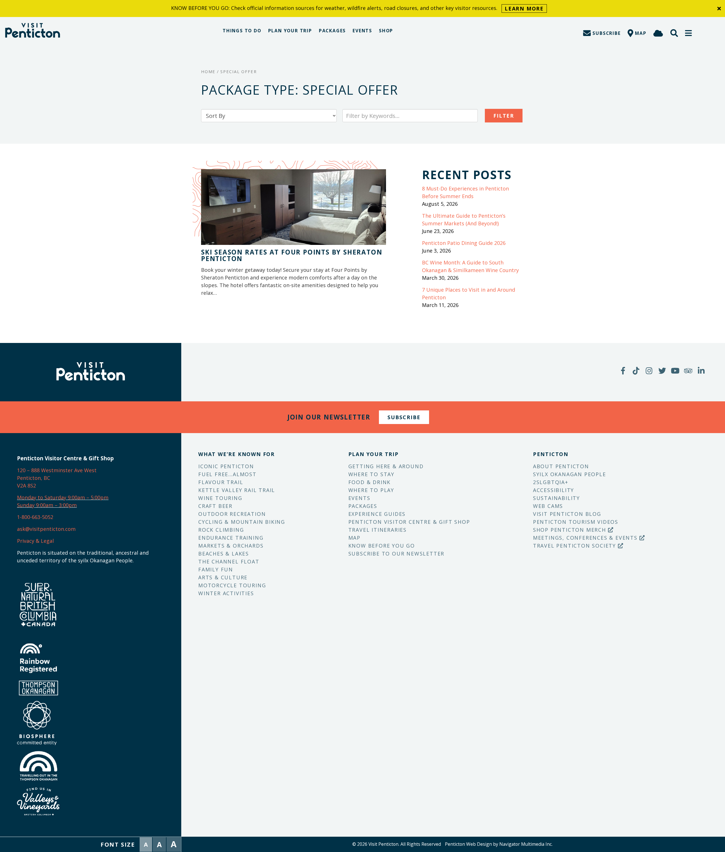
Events (362, 30)
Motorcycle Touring (232, 585)
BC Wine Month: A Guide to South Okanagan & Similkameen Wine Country (470, 266)
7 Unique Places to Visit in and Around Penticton (468, 293)
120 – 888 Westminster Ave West (57, 470)
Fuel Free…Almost (227, 474)
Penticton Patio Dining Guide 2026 (464, 243)
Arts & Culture (223, 577)
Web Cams (548, 506)
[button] (689, 33)
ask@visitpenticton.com (46, 528)
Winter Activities (226, 593)
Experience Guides (377, 513)
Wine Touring (220, 498)
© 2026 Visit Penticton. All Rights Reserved (396, 844)
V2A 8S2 (26, 485)
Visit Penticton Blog (567, 513)
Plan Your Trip (290, 30)
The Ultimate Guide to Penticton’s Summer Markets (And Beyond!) (464, 219)
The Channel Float (228, 561)
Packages (332, 30)
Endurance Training (230, 537)
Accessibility (553, 490)
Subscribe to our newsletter (396, 553)
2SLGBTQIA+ (550, 482)
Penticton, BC (33, 477)
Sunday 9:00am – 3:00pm (47, 505)
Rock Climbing (221, 529)
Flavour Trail (220, 482)
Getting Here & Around (386, 466)
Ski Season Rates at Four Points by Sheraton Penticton (291, 255)
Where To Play (371, 490)
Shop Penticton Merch (570, 529)
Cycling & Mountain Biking (241, 521)
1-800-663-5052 (35, 517)
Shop (386, 30)
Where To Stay (371, 474)
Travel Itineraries (377, 529)
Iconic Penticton (226, 466)
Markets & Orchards (230, 545)
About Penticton (561, 466)
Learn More (524, 8)
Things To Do (242, 30)
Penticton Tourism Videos (575, 521)
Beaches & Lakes (223, 553)
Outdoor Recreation (232, 513)
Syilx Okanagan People (569, 474)
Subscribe (404, 417)
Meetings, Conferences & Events (586, 537)
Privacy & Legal (35, 540)
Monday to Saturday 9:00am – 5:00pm (62, 497)
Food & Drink (369, 482)
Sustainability (556, 498)
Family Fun (215, 569)
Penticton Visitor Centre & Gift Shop (409, 521)
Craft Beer (215, 506)
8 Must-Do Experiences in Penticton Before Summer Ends (465, 192)
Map (354, 537)
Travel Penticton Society (575, 545)
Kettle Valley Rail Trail (236, 490)
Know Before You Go (381, 545)
